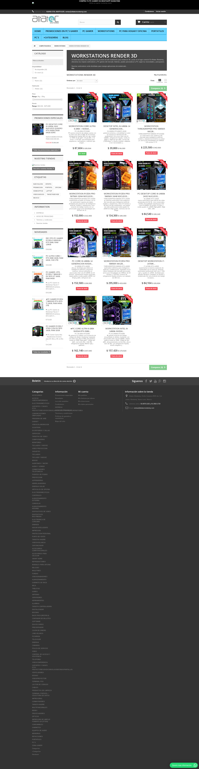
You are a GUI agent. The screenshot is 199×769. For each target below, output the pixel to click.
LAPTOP (49, 191)
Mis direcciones (83, 401)
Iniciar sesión (161, 11)
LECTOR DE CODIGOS (40, 684)
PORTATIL (49, 187)
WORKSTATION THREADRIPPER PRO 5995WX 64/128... (151, 129)
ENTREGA (40, 213)
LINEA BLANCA (37, 633)
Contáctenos (149, 11)
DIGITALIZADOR (38, 609)
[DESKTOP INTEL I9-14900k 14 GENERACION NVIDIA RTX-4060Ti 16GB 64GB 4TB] (116, 108)
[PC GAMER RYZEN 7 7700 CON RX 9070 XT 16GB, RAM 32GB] (38, 331)
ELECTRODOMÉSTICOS (40, 403)
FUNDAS (35, 574)
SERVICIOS (36, 433)
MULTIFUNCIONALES (39, 707)
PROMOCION (38, 187)
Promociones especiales (48, 118)
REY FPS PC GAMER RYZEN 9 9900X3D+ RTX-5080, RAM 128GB (54, 241)
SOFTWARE (36, 621)
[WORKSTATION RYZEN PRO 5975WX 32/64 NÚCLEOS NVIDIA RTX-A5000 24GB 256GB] (82, 175)
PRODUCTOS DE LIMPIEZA (42, 690)
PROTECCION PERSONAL (41, 533)
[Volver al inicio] (34, 46)
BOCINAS (35, 612)
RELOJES (35, 568)
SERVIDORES (37, 597)
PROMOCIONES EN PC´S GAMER (62, 31)
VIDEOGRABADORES (39, 576)
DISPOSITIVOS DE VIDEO (41, 511)
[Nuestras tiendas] (47, 165)
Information (42, 206)
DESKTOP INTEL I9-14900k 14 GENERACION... (116, 127)
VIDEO (34, 651)
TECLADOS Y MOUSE (40, 445)
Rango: (34, 96)
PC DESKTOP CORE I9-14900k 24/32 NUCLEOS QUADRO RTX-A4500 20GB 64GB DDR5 (54, 128)
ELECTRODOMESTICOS (40, 492)
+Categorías (51, 37)
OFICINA (58, 187)
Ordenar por (71, 80)
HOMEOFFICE (38, 191)
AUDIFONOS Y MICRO (40, 463)
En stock (39, 72)
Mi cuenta (83, 391)
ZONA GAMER (37, 745)
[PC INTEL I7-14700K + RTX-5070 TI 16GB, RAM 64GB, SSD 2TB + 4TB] (38, 261)
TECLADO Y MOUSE (39, 457)
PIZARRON (36, 636)
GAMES (35, 591)
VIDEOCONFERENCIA (40, 662)
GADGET (35, 421)
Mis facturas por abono (86, 398)
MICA (34, 585)
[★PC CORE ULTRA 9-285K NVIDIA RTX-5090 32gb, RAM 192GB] (82, 310)
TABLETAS (36, 588)
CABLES (35, 687)
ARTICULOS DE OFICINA (41, 489)
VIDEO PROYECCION (39, 448)
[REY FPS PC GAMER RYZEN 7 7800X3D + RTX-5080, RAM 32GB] (38, 243)
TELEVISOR (36, 639)
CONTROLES (36, 495)
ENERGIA (35, 642)
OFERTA (48, 184)
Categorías (36, 748)
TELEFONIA (36, 659)
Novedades (40, 232)
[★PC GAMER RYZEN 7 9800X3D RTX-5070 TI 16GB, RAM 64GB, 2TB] (38, 277)
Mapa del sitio (60, 421)
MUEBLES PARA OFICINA (41, 565)
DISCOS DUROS (38, 624)
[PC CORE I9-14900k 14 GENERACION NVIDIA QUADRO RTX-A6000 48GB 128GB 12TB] (82, 242)
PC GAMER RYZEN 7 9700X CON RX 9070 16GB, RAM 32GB (54, 328)
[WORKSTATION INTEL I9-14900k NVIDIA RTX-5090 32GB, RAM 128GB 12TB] (116, 310)
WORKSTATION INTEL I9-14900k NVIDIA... (116, 330)
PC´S (36, 37)
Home (37, 31)
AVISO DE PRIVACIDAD (44, 216)
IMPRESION (36, 530)
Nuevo (38, 81)
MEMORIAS (36, 733)
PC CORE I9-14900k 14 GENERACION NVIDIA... (82, 262)
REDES (34, 710)
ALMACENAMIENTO (39, 579)
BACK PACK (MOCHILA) (40, 615)
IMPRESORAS (37, 698)
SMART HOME (37, 559)
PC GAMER (87, 31)
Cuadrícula (160, 82)
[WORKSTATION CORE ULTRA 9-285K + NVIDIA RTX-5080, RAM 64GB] (82, 108)
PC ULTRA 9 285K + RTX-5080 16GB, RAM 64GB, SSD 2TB (54, 258)
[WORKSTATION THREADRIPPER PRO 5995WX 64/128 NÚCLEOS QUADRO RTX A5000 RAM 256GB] (151, 108)
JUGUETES (36, 451)
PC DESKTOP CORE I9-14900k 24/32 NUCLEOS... (151, 195)
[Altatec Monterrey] (53, 20)
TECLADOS (36, 454)
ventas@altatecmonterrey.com (144, 408)
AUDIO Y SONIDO (38, 466)
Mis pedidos (82, 395)
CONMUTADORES (38, 701)
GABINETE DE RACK (39, 582)
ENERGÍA (35, 525)
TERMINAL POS (38, 681)
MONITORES (36, 442)
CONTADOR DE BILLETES (41, 618)
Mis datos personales (85, 404)
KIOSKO (35, 675)
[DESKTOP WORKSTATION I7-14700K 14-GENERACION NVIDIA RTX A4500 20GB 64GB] (151, 242)
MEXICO (36, 198)
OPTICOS (35, 716)
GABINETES (36, 727)
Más (73, 68)
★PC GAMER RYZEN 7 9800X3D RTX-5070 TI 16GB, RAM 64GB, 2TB (54, 302)
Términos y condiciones (44, 220)
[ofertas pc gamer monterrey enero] (99, 6)
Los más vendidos (61, 401)
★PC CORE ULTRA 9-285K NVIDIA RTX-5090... (82, 330)
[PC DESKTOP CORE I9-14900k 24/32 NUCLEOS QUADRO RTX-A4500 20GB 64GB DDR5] (151, 175)
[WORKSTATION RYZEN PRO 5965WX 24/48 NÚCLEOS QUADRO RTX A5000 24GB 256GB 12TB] (116, 175)
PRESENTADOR (37, 627)
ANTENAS (35, 594)
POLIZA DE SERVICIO (40, 648)
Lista (165, 82)
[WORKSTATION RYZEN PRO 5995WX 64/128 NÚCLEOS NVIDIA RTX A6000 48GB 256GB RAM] (116, 242)
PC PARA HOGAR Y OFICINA (133, 31)
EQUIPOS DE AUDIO (39, 730)
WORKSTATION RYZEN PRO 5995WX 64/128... (117, 262)
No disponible (41, 69)
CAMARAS (36, 645)
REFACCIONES (37, 736)
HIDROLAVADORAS (39, 483)
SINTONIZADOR (37, 545)
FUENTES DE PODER (39, 474)
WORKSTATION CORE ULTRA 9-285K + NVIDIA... (82, 127)
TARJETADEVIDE (53, 194)
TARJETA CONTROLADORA (42, 606)
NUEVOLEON (38, 184)
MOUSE (35, 460)
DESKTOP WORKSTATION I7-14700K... (151, 262)
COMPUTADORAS (38, 439)
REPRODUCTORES (39, 562)
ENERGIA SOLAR (38, 486)
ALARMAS (36, 603)
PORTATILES (157, 31)
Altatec (38, 89)
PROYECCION (37, 477)
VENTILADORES (38, 672)
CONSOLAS (36, 503)
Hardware (35, 754)
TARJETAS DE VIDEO (39, 436)
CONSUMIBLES (37, 724)
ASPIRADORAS (37, 480)
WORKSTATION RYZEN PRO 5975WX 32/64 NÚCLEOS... (82, 195)
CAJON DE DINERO (39, 630)
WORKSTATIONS (106, 31)
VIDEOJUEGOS (38, 194)
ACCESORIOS (37, 395)
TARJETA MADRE (38, 704)
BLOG (65, 37)
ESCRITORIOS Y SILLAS (41, 430)
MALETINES (36, 571)
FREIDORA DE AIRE (39, 418)
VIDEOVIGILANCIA (38, 542)
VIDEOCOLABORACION (40, 424)
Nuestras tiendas (44, 158)
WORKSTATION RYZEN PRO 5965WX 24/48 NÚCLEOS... (117, 195)
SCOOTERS (36, 427)
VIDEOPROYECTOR (39, 678)
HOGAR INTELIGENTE (40, 528)
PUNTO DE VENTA (38, 536)
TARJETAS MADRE (39, 539)
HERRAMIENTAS (38, 600)
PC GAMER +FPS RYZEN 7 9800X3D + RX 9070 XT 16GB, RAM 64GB (54, 275)
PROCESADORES (38, 713)
